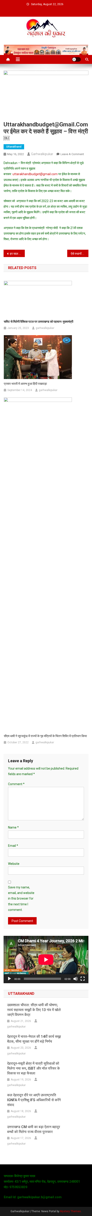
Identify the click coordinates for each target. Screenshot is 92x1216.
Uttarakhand (13, 146)
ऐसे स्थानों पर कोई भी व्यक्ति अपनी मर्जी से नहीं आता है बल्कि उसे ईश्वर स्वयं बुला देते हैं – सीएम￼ (79, 253)
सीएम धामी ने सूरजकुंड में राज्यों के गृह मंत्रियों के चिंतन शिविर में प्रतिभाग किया (45, 736)
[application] (46, 959)
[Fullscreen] (82, 979)
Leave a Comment (72, 154)
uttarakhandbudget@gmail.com (35, 174)
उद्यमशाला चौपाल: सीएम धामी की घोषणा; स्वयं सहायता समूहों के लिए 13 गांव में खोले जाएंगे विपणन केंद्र (34, 1010)
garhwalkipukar (42, 154)
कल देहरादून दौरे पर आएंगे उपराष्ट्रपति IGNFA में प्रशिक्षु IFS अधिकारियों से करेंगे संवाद (34, 1100)
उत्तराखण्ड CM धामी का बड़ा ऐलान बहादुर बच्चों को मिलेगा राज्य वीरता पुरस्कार (33, 1129)
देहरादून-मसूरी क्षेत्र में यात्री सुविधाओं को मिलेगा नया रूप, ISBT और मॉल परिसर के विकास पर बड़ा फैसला (33, 1068)
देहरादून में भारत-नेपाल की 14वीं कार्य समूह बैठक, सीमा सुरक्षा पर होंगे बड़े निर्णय (34, 1039)
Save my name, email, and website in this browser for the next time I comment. (21, 899)
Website (13, 863)
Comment (16, 784)
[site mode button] (76, 59)
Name (13, 827)
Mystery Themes (70, 1211)
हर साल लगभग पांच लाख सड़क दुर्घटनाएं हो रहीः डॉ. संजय (17, 253)
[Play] (9, 979)
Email (13, 845)
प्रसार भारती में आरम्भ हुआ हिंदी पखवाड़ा (25, 383)
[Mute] (75, 979)
